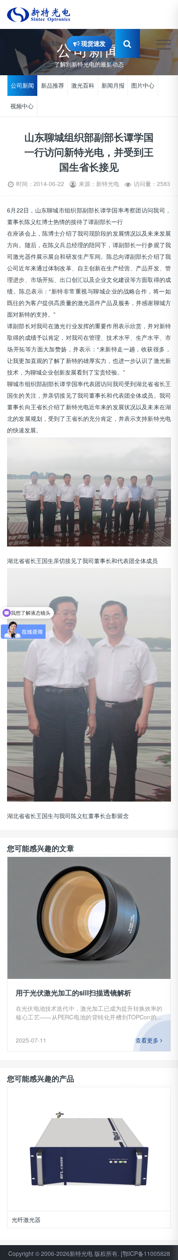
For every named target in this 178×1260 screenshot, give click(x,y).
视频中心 (22, 106)
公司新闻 (22, 85)
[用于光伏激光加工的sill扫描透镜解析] (89, 918)
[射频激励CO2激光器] (89, 1149)
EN (56, 43)
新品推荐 (52, 85)
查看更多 (147, 1040)
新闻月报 (113, 85)
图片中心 (142, 85)
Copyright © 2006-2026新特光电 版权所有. (63, 1253)
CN (45, 43)
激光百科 (82, 85)
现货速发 (92, 43)
